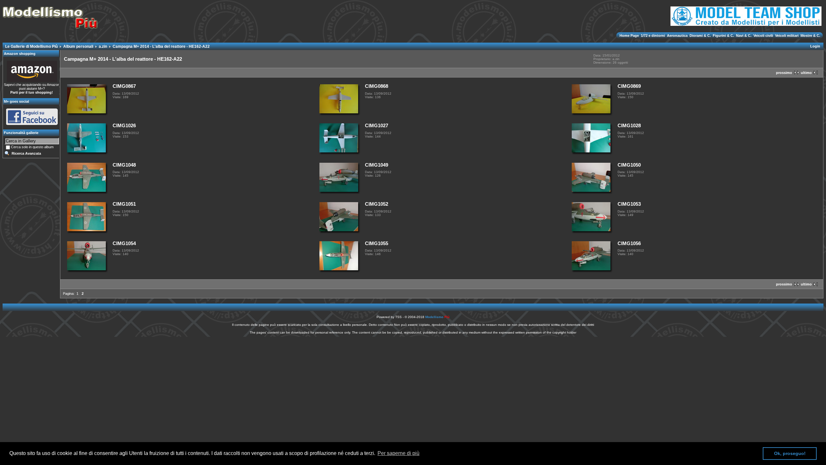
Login (815, 46)
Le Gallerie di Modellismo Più (31, 46)
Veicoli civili (763, 35)
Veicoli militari (787, 35)
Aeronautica (677, 35)
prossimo (784, 73)
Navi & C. (743, 35)
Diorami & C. (700, 35)
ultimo (806, 73)
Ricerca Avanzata (26, 153)
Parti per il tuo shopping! (31, 92)
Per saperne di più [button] (398, 453)
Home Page (630, 35)
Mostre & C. (810, 35)
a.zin (103, 46)
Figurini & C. (723, 35)
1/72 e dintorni (653, 35)
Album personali (78, 46)
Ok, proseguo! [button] (790, 453)
